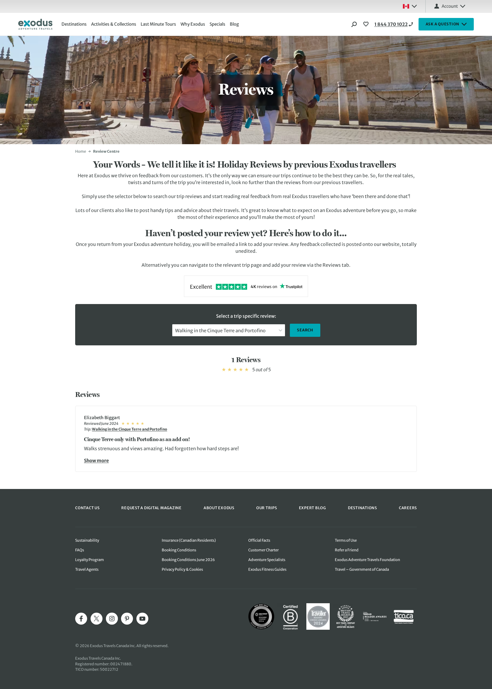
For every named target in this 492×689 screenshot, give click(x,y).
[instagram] (112, 619)
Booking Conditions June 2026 (188, 559)
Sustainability (87, 540)
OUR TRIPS (266, 507)
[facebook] (81, 619)
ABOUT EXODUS (219, 507)
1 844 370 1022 (391, 24)
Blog (234, 24)
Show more (96, 460)
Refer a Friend (346, 550)
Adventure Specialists (266, 559)
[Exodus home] (35, 24)
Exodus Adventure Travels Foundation (367, 559)
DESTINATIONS (362, 507)
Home (80, 151)
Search (305, 330)
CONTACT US (87, 507)
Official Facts (259, 540)
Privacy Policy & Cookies (182, 569)
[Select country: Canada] (409, 6)
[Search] (354, 24)
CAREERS (408, 507)
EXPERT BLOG (312, 507)
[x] (96, 619)
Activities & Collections (113, 24)
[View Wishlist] (366, 24)
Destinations (74, 24)
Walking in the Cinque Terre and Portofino (129, 429)
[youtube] (142, 619)
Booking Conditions (179, 550)
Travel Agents (87, 569)
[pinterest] (127, 619)
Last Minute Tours (158, 24)
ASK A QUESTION (443, 24)
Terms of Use (346, 540)
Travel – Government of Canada (362, 569)
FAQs (79, 550)
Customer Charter (263, 550)
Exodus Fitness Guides (267, 569)
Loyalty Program (89, 559)
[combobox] (229, 330)
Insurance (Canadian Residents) (189, 540)
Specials (217, 24)
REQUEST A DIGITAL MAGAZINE (151, 507)
